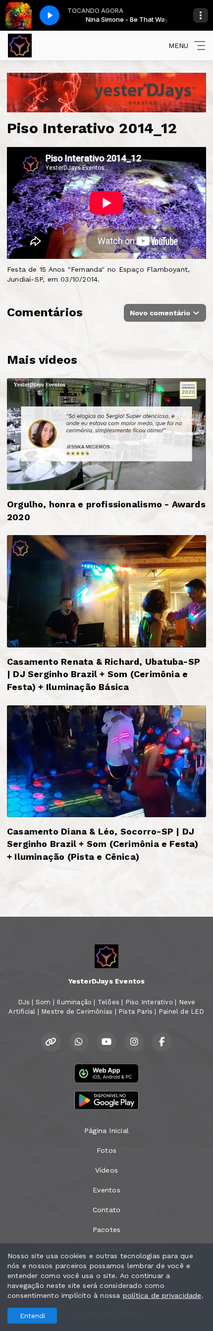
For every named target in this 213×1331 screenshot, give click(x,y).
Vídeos (106, 1170)
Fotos (106, 1150)
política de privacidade (162, 1295)
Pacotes (106, 1229)
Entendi (32, 1316)
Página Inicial (106, 1130)
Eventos (106, 1190)
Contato (106, 1210)
